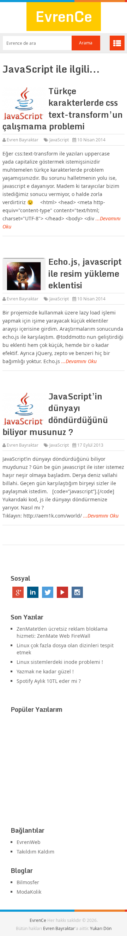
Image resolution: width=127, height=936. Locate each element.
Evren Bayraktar (22, 140)
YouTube (62, 592)
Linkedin (32, 592)
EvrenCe (63, 16)
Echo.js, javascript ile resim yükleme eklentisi (85, 273)
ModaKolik (29, 891)
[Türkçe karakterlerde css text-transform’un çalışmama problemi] (23, 103)
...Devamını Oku (79, 361)
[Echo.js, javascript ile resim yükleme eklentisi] (23, 274)
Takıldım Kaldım (35, 851)
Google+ (18, 592)
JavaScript (59, 140)
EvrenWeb (29, 842)
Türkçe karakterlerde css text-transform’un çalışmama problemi (62, 108)
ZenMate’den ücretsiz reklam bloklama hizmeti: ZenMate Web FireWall (62, 632)
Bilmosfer (28, 882)
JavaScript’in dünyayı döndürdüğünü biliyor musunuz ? (55, 414)
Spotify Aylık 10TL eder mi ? (49, 681)
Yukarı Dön (100, 928)
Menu (117, 43)
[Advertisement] (63, 771)
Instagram (77, 592)
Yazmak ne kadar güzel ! (45, 671)
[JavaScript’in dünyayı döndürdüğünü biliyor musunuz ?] (23, 409)
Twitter (47, 592)
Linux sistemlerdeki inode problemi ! (60, 662)
